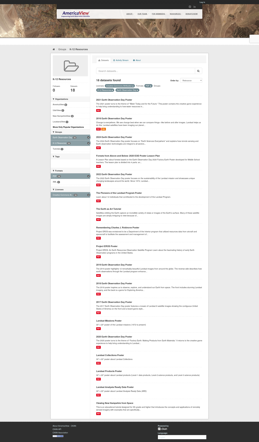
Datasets (105, 60)
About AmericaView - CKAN (64, 425)
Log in (202, 2)
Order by (174, 80)
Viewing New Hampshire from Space (114, 403)
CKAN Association (60, 432)
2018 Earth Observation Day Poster (114, 283)
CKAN (162, 428)
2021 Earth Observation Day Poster (114, 99)
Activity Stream (122, 60)
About (138, 60)
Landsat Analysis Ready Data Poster (115, 387)
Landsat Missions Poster (109, 320)
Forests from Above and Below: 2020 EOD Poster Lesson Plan (128, 155)
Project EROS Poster (106, 246)
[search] (198, 71)
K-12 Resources (79, 49)
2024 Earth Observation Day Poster (114, 137)
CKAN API (57, 429)
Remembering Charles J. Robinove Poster (117, 227)
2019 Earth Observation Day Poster (114, 264)
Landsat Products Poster (109, 371)
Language (162, 433)
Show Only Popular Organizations (68, 127)
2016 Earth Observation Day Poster (114, 118)
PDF (98, 110)
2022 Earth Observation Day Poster (114, 174)
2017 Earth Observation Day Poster (114, 302)
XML (103, 129)
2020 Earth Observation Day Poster (114, 336)
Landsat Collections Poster (110, 355)
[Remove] (133, 86)
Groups (62, 49)
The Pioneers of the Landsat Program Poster (119, 192)
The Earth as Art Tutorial (108, 208)
